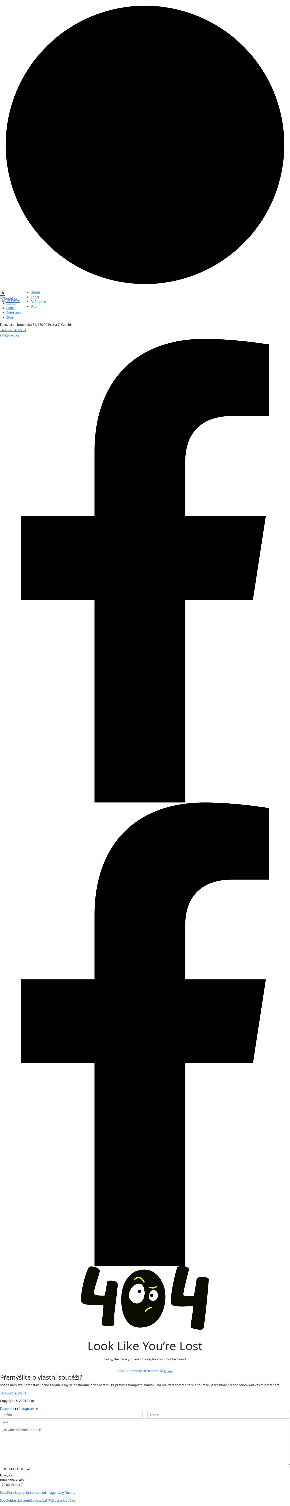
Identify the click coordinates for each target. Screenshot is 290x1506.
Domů (35, 292)
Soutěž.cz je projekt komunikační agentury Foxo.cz (38, 1492)
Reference (38, 301)
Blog (34, 306)
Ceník (35, 297)
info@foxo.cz (9, 335)
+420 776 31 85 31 (13, 330)
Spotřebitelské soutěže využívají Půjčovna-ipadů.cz (37, 1500)
